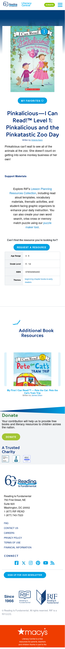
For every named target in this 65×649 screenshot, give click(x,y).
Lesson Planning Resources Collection (30, 191)
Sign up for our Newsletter (25, 575)
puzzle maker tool (38, 225)
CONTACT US (12, 528)
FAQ (6, 523)
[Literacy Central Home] (26, 3)
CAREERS (9, 532)
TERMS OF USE (14, 542)
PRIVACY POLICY (13, 537)
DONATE (50, 5)
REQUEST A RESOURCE (31, 247)
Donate (11, 436)
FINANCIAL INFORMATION (17, 547)
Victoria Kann (37, 140)
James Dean (36, 395)
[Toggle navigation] (60, 5)
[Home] (12, 3)
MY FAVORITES (31, 100)
